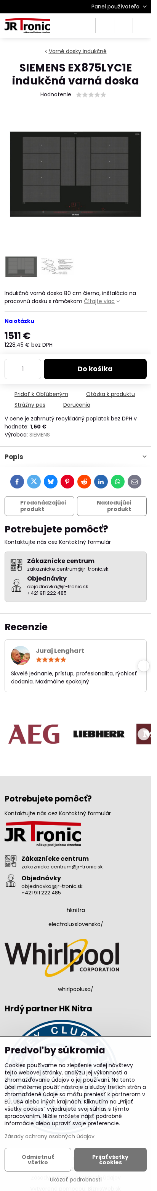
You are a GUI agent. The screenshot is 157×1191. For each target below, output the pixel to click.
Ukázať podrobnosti (76, 1179)
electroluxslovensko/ (75, 924)
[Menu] (142, 25)
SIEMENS (39, 434)
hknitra (76, 910)
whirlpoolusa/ (75, 989)
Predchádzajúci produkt (43, 506)
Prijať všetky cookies (110, 1159)
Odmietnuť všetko (38, 1159)
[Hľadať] (105, 25)
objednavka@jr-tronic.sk (52, 886)
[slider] (91, 95)
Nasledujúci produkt (114, 506)
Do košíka (95, 368)
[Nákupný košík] (123, 25)
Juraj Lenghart (60, 650)
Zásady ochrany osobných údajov (50, 1136)
